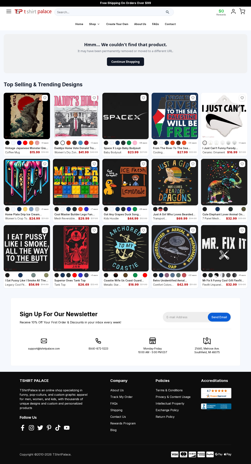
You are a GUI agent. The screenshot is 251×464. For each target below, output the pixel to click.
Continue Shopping (125, 62)
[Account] (233, 12)
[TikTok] (58, 428)
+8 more (242, 275)
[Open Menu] (8, 12)
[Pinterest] (49, 428)
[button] (45, 98)
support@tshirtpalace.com (44, 348)
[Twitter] (40, 428)
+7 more (94, 209)
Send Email (219, 317)
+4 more (45, 143)
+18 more (143, 143)
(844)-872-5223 (98, 348)
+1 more (242, 143)
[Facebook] (23, 428)
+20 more (143, 209)
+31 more (192, 143)
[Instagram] (31, 428)
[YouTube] (67, 428)
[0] (242, 12)
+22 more (192, 275)
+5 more (94, 143)
